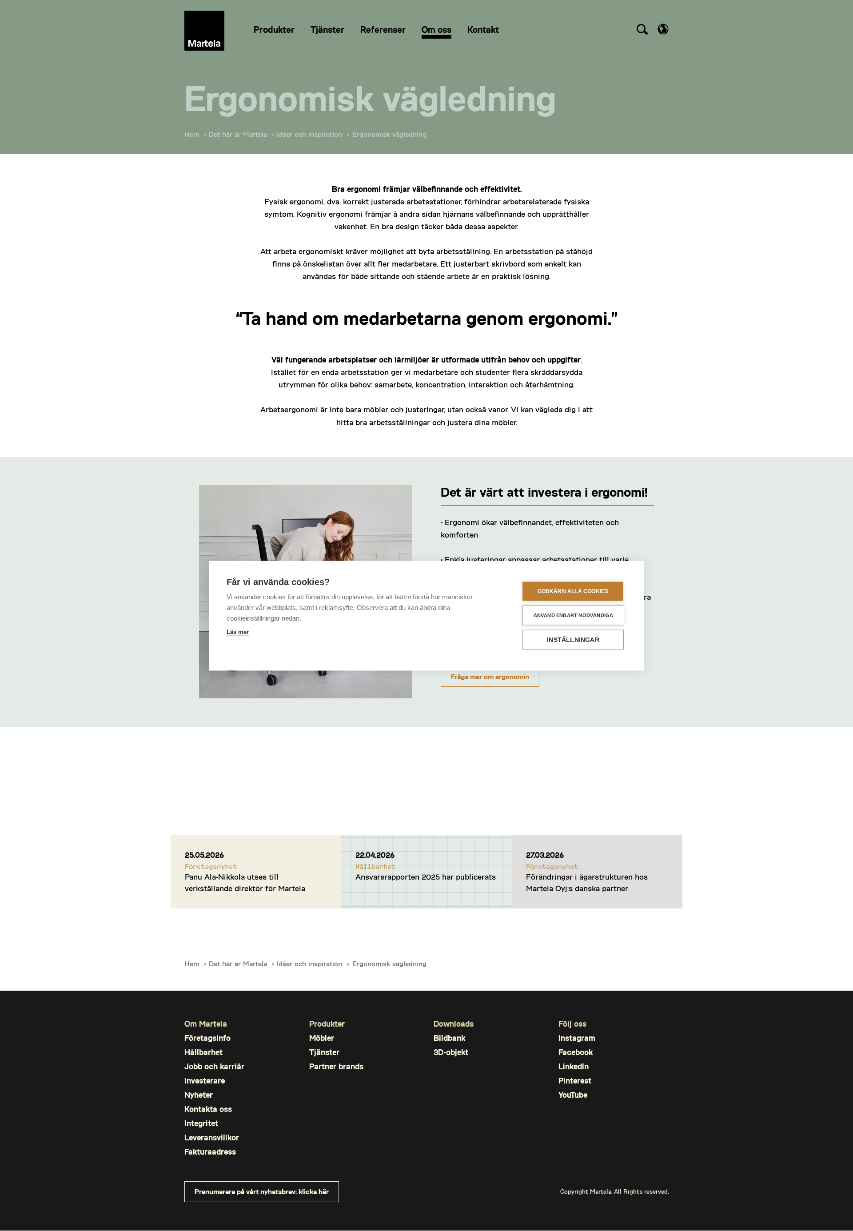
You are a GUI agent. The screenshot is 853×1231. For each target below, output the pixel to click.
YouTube (572, 1095)
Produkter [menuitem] (274, 29)
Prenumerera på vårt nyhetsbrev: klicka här (262, 1191)
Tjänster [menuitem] (327, 29)
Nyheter (198, 1095)
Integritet (201, 1123)
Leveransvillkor (211, 1137)
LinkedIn (573, 1066)
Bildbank (449, 1038)
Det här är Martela (238, 134)
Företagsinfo (207, 1038)
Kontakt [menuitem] (483, 29)
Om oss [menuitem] (436, 29)
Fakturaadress (210, 1151)
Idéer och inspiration (309, 134)
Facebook (575, 1052)
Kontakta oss (208, 1109)
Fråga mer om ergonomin (490, 676)
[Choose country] (663, 29)
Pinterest (574, 1080)
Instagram (576, 1038)
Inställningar (573, 639)
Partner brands (336, 1066)
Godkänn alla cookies (573, 591)
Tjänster (324, 1052)
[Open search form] (642, 30)
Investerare (204, 1080)
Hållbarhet (203, 1052)
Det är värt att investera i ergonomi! (544, 491)
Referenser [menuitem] (383, 29)
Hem (191, 134)
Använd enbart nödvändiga (574, 614)
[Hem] (204, 31)
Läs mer (238, 631)
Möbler (321, 1038)
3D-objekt (451, 1052)
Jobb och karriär (214, 1066)
